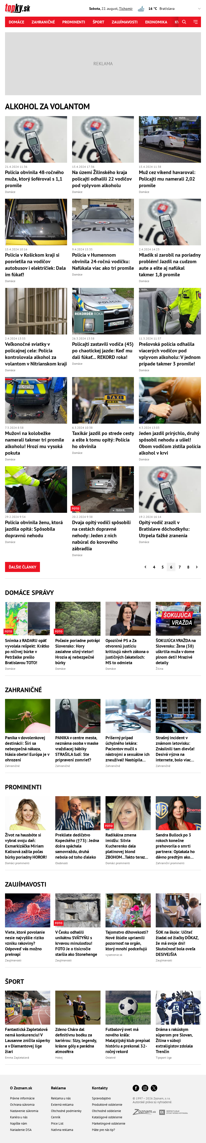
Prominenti (73, 21)
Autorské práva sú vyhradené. (152, 1102)
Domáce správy (29, 592)
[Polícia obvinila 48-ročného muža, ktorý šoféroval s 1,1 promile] (36, 139)
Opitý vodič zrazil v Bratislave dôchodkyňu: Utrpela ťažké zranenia (164, 529)
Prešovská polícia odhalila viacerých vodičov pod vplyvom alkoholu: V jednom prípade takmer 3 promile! (169, 354)
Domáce (16, 21)
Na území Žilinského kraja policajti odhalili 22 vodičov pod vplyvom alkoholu (102, 179)
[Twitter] (154, 1088)
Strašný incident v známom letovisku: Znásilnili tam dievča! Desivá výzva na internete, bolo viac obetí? (175, 749)
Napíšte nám (18, 1123)
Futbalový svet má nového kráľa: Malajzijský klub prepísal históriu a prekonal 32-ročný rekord (128, 1040)
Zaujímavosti (125, 21)
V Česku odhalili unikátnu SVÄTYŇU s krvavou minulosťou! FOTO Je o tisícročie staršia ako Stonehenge (76, 943)
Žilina (159, 668)
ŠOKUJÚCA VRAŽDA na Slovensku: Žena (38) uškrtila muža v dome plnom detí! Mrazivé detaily (176, 651)
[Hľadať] (184, 22)
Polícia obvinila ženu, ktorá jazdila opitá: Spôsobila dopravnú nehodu (34, 529)
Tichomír (126, 8)
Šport (98, 21)
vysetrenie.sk (114, 955)
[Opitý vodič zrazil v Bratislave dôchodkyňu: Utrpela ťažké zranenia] (170, 489)
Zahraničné (43, 21)
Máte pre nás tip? (103, 1130)
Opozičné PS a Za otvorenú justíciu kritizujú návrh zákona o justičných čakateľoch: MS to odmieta (127, 651)
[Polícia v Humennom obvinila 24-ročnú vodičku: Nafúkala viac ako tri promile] (103, 222)
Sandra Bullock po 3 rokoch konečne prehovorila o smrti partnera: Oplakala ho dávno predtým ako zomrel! (175, 846)
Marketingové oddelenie (108, 1123)
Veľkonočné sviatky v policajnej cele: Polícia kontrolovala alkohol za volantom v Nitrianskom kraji (36, 354)
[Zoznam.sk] (146, 1113)
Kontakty (100, 1087)
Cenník (55, 1117)
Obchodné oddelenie (106, 1111)
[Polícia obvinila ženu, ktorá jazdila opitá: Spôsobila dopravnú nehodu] (36, 489)
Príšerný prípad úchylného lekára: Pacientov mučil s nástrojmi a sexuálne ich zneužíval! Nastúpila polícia (127, 749)
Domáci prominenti (17, 863)
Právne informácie (22, 1098)
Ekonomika (156, 21)
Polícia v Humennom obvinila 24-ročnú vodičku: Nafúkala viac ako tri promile (103, 261)
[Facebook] (136, 1088)
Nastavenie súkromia (24, 1111)
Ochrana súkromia (22, 1104)
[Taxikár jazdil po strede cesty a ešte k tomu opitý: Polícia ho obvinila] (103, 400)
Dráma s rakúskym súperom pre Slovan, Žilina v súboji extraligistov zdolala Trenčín (174, 1040)
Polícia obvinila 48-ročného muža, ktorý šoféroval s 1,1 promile (34, 179)
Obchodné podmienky (66, 1111)
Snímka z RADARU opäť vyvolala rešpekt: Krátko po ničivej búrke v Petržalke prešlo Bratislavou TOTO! (27, 651)
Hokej (59, 1057)
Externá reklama (62, 1104)
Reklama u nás (61, 1098)
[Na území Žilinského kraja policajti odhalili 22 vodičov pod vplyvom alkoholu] (103, 139)
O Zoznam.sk (21, 1087)
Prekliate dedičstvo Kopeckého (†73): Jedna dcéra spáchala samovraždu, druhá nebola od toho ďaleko (77, 846)
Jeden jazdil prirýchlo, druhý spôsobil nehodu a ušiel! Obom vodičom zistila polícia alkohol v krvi (170, 443)
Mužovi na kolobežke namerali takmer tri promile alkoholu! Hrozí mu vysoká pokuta (34, 443)
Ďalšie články (22, 566)
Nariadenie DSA (21, 1130)
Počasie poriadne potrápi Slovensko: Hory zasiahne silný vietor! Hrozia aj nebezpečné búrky (77, 651)
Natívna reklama (62, 1130)
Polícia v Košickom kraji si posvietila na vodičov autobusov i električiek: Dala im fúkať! (35, 265)
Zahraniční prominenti (170, 863)
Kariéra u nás (18, 1117)
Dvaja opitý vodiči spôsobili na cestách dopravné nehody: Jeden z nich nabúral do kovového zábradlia (101, 535)
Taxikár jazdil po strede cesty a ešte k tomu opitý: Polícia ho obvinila (103, 440)
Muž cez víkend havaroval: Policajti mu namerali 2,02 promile (167, 179)
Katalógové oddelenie (107, 1117)
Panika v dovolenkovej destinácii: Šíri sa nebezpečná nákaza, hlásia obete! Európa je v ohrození (27, 749)
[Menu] (195, 22)
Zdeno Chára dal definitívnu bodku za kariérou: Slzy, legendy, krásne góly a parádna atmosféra (76, 1040)
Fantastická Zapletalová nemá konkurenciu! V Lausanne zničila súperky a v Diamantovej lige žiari (27, 1040)
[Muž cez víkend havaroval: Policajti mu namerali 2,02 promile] (170, 139)
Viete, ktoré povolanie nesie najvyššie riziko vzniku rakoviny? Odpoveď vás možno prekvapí (25, 943)
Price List (57, 1123)
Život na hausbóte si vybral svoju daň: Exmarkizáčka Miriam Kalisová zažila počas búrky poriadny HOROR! (26, 846)
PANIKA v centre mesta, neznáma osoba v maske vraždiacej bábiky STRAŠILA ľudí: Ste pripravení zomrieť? (76, 749)
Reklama (58, 1087)
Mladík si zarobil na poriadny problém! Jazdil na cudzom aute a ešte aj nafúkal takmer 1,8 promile (169, 265)
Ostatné (111, 1057)
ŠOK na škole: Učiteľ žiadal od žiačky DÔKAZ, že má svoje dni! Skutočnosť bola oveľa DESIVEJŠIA (177, 943)
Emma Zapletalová (17, 1057)
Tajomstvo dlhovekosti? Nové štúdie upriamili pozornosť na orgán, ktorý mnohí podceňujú (127, 940)
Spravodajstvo (101, 1098)
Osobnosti (61, 863)
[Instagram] (145, 1088)
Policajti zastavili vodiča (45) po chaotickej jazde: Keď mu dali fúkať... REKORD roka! (103, 350)
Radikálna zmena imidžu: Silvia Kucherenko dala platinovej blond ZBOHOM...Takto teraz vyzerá (125, 846)
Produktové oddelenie (107, 1104)
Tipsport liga (164, 1057)
